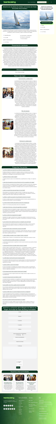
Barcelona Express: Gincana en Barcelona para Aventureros (31, 383)
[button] (51, 2)
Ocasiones (20, 409)
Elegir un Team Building (31, 2)
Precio (20, 404)
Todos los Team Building (42, 2)
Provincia (20, 403)
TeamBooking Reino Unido (43, 413)
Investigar (20, 413)
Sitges (6, 35)
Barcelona (9, 35)
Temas (20, 407)
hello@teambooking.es (34, 402)
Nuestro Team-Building (23, 397)
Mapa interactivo (21, 400)
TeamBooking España (43, 411)
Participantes (21, 406)
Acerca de (30, 406)
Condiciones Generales (43, 406)
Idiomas (20, 412)
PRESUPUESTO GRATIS (46, 22)
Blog (40, 397)
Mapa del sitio (31, 408)
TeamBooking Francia (43, 415)
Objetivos (20, 410)
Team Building (41, 400)
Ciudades (20, 401)
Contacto (31, 397)
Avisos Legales (41, 408)
